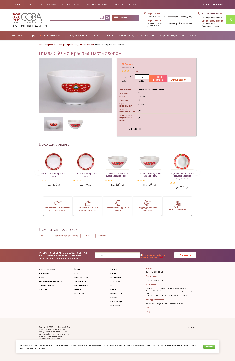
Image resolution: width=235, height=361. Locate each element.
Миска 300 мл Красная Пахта (53, 174)
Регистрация (218, 4)
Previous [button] (38, 171)
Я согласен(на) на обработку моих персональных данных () (153, 256)
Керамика (17, 35)
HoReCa (108, 35)
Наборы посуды (126, 35)
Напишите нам (44, 273)
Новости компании (95, 4)
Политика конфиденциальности (50, 281)
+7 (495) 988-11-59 (210, 13)
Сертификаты (135, 4)
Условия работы (71, 4)
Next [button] (196, 171)
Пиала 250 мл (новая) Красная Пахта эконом (117, 174)
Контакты (117, 4)
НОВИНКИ (147, 35)
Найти (107, 18)
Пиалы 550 (102, 236)
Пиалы (88, 236)
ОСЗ (95, 35)
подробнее (162, 257)
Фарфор (33, 35)
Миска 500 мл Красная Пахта (85, 174)
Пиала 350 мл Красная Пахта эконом (149, 174)
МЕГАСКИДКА (190, 35)
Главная (16, 4)
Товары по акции (168, 35)
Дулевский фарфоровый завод (66, 236)
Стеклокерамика (54, 35)
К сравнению (134, 129)
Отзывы (41, 277)
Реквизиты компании (46, 285)
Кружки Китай (78, 35)
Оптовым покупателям (47, 269)
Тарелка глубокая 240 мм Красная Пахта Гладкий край (182, 176)
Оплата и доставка (47, 4)
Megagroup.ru (191, 327)
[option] (75, 85)
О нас (28, 4)
